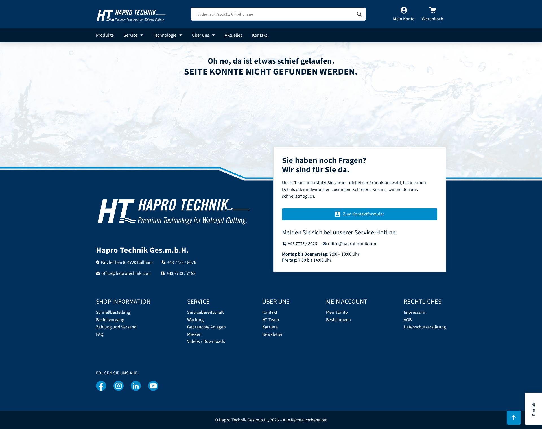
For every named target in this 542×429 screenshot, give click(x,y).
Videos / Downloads (206, 342)
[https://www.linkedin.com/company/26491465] (136, 386)
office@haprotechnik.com (126, 273)
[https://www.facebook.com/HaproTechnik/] (101, 386)
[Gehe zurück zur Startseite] (131, 14)
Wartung (195, 320)
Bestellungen (338, 320)
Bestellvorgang (110, 320)
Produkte (105, 35)
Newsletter (272, 334)
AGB (408, 320)
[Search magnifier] (359, 14)
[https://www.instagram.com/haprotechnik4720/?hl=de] (118, 386)
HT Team (270, 320)
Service (130, 35)
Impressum (414, 312)
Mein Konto (337, 312)
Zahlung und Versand (116, 327)
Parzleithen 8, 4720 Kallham (127, 262)
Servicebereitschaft (205, 312)
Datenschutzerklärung (425, 327)
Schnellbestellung (113, 312)
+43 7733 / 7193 (181, 273)
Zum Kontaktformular (363, 214)
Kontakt (259, 35)
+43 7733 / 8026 (181, 262)
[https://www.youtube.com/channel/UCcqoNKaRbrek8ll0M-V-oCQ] (153, 386)
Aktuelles (233, 35)
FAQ (100, 334)
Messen (194, 334)
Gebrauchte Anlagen (206, 327)
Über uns (200, 35)
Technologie (164, 35)
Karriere (270, 327)
